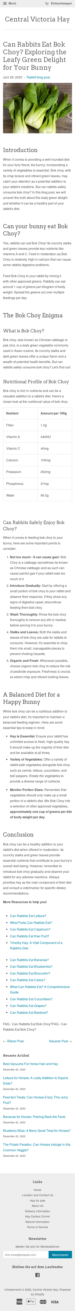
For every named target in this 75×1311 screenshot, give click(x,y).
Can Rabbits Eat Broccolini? (30, 973)
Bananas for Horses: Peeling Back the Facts (34, 1116)
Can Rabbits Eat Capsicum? (30, 929)
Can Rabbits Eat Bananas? (29, 959)
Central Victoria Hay (37, 19)
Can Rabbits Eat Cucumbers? (31, 999)
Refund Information (37, 1222)
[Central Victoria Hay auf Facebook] (37, 1276)
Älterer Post (15, 1041)
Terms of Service (37, 1227)
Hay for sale (37, 1200)
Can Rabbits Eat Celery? (27, 980)
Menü (12, 3)
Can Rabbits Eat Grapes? (28, 1005)
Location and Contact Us (37, 1195)
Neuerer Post (58, 1041)
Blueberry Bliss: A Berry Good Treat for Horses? (37, 1130)
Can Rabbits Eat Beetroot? (29, 1012)
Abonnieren (60, 1254)
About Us (37, 1206)
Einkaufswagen (61, 3)
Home (37, 1190)
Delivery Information (37, 1211)
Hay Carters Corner (37, 1216)
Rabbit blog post (38, 77)
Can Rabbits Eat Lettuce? (28, 915)
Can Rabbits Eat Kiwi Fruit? (29, 936)
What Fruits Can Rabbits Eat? (31, 922)
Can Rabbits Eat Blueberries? (31, 966)
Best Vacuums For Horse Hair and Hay (30, 1063)
